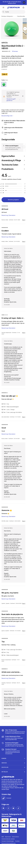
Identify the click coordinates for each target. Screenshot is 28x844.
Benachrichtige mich (7, 115)
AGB (3, 836)
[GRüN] (4, 84)
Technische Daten (10, 165)
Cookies (17, 841)
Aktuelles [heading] (5, 771)
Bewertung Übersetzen (8, 215)
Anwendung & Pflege (11, 160)
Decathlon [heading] (5, 767)
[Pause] (24, 2)
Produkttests (8, 169)
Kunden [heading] (4, 758)
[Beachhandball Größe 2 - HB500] (11, 28)
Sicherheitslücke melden (8, 839)
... (15, 16)
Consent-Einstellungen (8, 841)
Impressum (8, 836)
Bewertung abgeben (13, 199)
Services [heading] (4, 763)
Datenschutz (15, 836)
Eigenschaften (8, 156)
